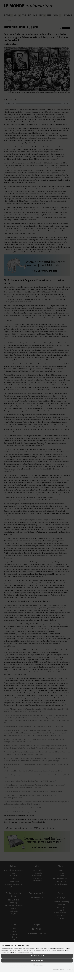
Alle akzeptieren (37, 955)
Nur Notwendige (37, 960)
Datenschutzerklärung (58, 969)
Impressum (70, 969)
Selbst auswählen (37, 965)
